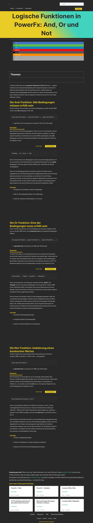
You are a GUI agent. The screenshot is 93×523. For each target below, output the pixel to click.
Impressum (40, 514)
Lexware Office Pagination (70, 501)
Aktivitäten (28, 8)
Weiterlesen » (14, 491)
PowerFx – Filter (16, 488)
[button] (15, 43)
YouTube (50, 518)
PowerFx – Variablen (43, 488)
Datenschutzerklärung (57, 514)
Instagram (39, 518)
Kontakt (32, 514)
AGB (47, 514)
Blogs (12, 8)
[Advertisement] (27, 66)
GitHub (54, 518)
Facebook (44, 518)
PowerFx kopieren (50, 146)
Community (19, 8)
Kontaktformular (35, 477)
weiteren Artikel (67, 472)
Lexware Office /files (69, 488)
